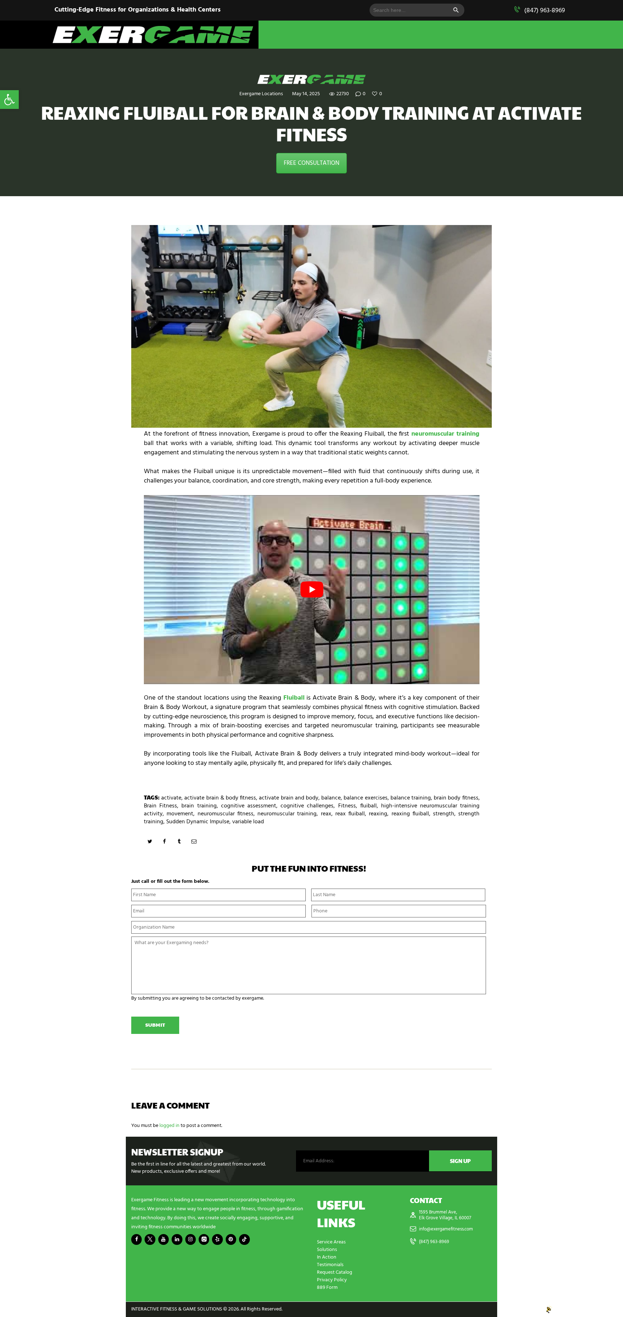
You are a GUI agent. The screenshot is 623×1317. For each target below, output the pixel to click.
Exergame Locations (261, 94)
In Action (326, 1257)
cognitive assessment (248, 806)
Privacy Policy (332, 1280)
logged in (169, 1126)
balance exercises (365, 798)
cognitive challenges (306, 806)
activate (171, 798)
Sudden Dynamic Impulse (197, 822)
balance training (410, 798)
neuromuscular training (287, 814)
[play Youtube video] (312, 589)
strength (443, 814)
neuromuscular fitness (225, 814)
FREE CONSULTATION (311, 163)
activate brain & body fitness (220, 798)
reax (326, 814)
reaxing (378, 814)
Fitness (347, 806)
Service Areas (331, 1242)
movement (180, 814)
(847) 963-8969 (544, 10)
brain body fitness (456, 798)
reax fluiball (350, 814)
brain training (198, 806)
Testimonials (330, 1265)
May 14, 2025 (306, 94)
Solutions (327, 1250)
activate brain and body (288, 798)
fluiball (368, 806)
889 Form (327, 1287)
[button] (9, 99)
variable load (248, 822)
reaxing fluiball (410, 814)
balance (331, 798)
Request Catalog (334, 1272)
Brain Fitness (160, 806)
